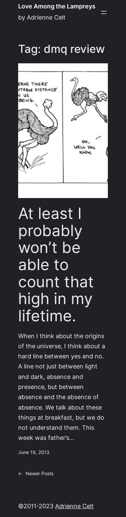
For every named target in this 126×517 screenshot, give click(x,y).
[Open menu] (104, 12)
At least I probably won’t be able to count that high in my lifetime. (56, 264)
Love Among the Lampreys (56, 6)
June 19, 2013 (33, 452)
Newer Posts (35, 473)
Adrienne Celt (74, 506)
